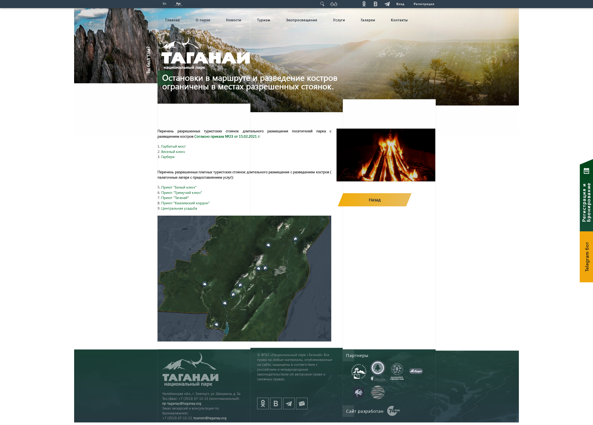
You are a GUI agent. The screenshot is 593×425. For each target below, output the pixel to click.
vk (375, 4)
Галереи (368, 20)
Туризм (263, 20)
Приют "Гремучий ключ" (182, 192)
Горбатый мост (173, 146)
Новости (233, 20)
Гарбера (167, 156)
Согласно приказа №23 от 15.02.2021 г (226, 136)
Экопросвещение (301, 20)
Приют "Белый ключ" (178, 187)
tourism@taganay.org (210, 418)
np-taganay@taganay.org (181, 403)
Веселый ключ (173, 151)
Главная (172, 20)
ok (364, 4)
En (164, 3)
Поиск (322, 4)
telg (387, 4)
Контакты (399, 20)
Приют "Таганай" (175, 197)
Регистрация (424, 4)
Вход (400, 4)
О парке (203, 20)
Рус (178, 3)
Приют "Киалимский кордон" (185, 202)
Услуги (339, 20)
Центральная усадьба (179, 208)
